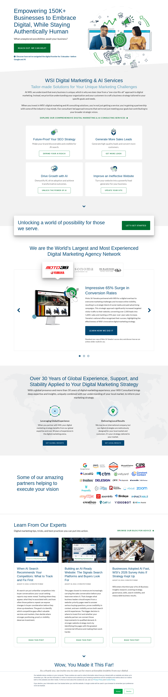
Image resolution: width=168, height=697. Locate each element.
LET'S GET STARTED (136, 225)
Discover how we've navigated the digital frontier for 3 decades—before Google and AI (45, 57)
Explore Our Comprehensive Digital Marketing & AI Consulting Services (82, 118)
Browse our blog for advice (134, 530)
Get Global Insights (55, 443)
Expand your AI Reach (54, 154)
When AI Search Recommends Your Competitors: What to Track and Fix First (35, 574)
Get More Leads (114, 154)
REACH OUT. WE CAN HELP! (32, 48)
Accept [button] (118, 691)
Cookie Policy (110, 680)
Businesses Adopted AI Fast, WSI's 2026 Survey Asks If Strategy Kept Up (131, 572)
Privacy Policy (98, 680)
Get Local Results (113, 443)
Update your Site (113, 190)
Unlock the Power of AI (54, 190)
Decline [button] (128, 691)
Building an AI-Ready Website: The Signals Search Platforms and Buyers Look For (83, 574)
